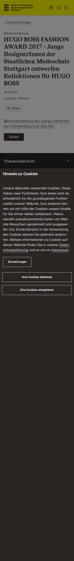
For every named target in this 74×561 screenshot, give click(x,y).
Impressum (59, 250)
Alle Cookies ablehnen (37, 277)
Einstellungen (17, 262)
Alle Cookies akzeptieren (37, 290)
